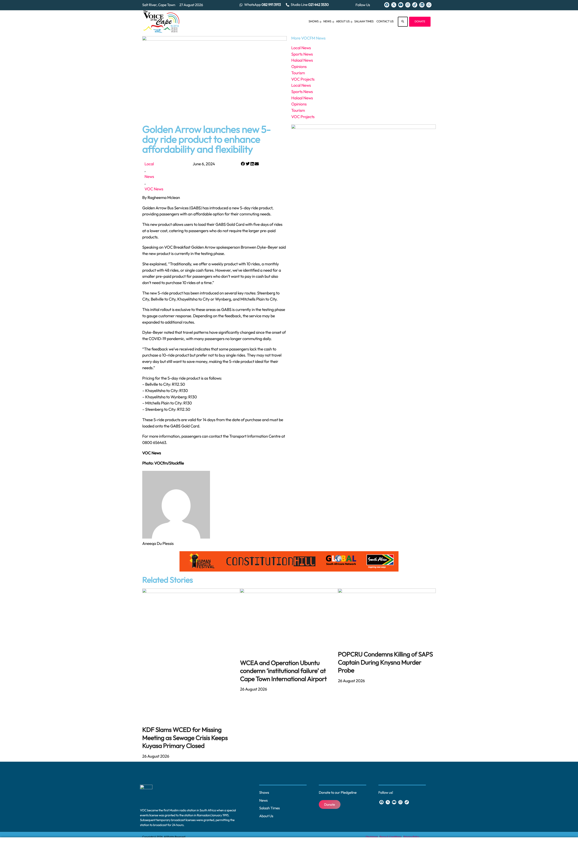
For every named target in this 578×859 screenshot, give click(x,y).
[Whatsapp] (428, 4)
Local (149, 163)
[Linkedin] (421, 4)
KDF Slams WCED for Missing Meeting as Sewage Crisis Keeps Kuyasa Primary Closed (185, 738)
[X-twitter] (393, 4)
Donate (420, 21)
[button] (243, 164)
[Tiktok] (414, 4)
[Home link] (161, 21)
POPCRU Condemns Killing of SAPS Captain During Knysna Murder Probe (385, 662)
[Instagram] (407, 4)
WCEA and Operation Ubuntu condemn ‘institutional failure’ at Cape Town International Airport (283, 671)
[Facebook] (386, 4)
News (149, 176)
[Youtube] (400, 4)
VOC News (153, 188)
